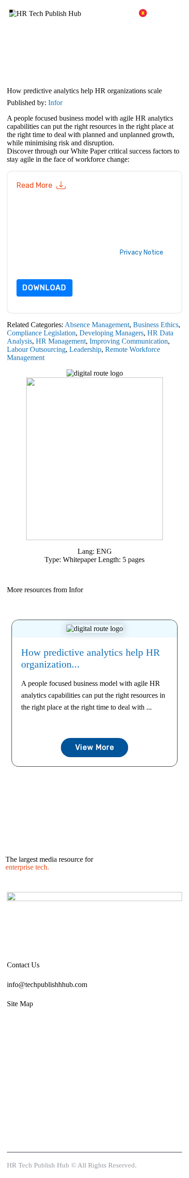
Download (44, 287)
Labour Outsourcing (36, 349)
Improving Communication (128, 341)
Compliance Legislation (41, 333)
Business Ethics (155, 325)
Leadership (85, 349)
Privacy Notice (141, 252)
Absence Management (97, 325)
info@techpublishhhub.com (47, 984)
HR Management (61, 341)
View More (94, 747)
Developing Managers (111, 333)
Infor (55, 102)
